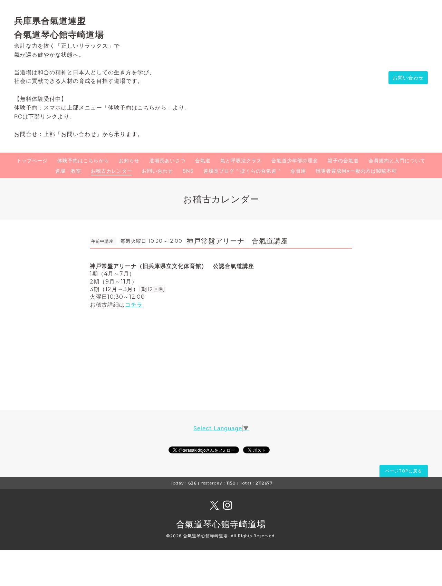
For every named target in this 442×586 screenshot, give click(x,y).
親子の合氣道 (343, 160)
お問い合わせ (408, 77)
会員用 (298, 171)
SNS (188, 171)
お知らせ (129, 160)
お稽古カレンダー (111, 171)
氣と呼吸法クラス (241, 160)
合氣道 (203, 160)
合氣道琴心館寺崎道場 (221, 524)
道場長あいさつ (167, 160)
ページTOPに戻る (403, 470)
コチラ (134, 304)
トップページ (32, 160)
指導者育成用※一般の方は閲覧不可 (356, 171)
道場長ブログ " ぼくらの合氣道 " (242, 171)
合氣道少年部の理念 (294, 160)
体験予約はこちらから (83, 160)
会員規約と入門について (396, 160)
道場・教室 (68, 171)
